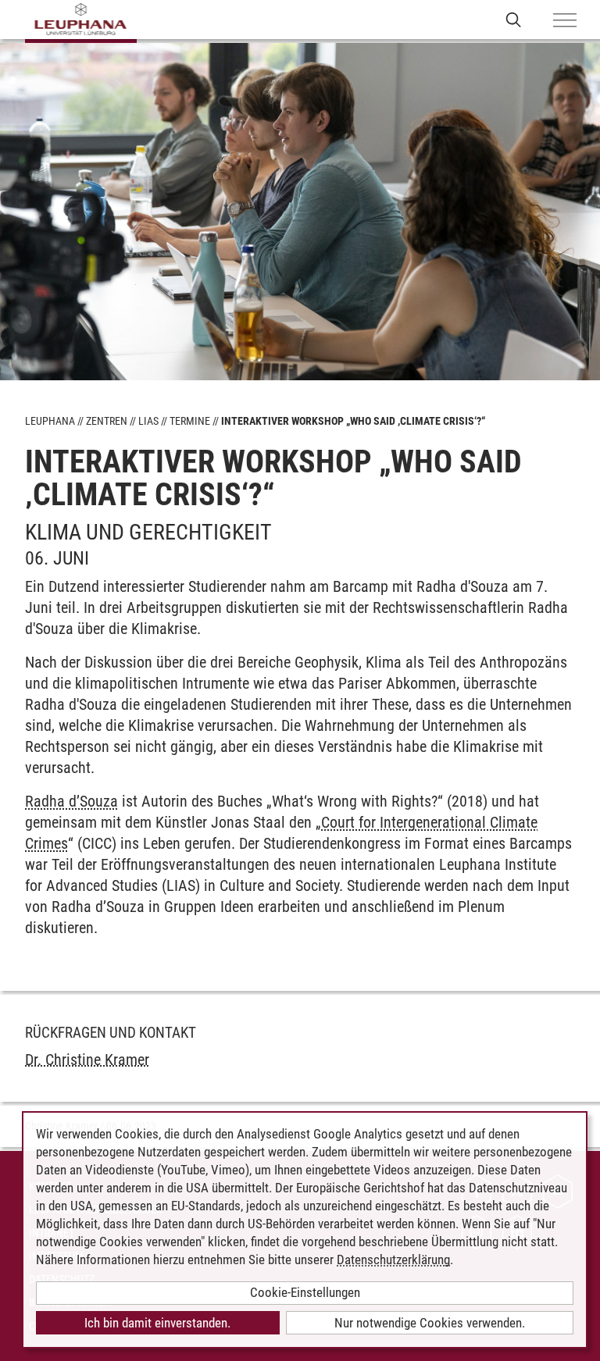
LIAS (148, 421)
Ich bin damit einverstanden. (157, 1323)
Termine (190, 421)
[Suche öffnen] (513, 19)
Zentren (106, 421)
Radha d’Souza (71, 801)
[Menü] (565, 21)
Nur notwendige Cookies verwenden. (429, 1323)
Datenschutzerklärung (393, 1259)
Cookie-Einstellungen (305, 1292)
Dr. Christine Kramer (87, 1059)
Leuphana (50, 421)
